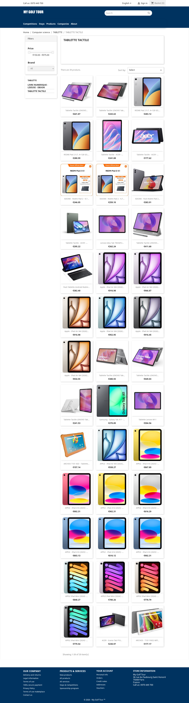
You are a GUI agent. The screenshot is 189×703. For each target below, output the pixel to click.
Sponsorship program (69, 688)
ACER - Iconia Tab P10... (112, 640)
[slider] (29, 52)
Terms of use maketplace (34, 691)
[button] (41, 39)
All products (65, 678)
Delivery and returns (32, 675)
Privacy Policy (29, 688)
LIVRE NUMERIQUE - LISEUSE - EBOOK (38, 86)
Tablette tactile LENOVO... (76, 110)
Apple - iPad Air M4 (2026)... (112, 287)
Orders (99, 678)
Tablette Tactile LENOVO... (147, 243)
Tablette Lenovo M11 (147, 419)
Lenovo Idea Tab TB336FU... (112, 243)
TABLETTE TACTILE (37, 91)
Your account (104, 671)
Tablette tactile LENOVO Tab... (112, 110)
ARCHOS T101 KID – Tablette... (76, 463)
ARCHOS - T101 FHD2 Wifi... (147, 640)
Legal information (30, 678)
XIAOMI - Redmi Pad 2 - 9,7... (76, 199)
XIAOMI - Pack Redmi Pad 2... (147, 199)
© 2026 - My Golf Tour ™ (94, 699)
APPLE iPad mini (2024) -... (76, 596)
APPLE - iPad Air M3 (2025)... (112, 463)
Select (146, 70)
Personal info (102, 674)
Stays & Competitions (69, 685)
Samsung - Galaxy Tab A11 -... (112, 419)
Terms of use (28, 681)
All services (64, 681)
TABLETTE (32, 80)
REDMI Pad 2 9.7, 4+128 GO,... (147, 110)
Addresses (100, 684)
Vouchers (100, 688)
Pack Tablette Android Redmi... (76, 287)
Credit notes (101, 681)
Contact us (27, 695)
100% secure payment (32, 685)
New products (66, 675)
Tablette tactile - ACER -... (112, 154)
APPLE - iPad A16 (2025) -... (147, 463)
